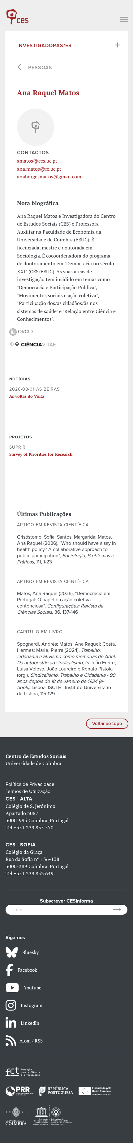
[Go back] (19, 68)
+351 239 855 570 (34, 827)
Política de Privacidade (30, 784)
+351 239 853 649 (34, 873)
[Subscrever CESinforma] (120, 910)
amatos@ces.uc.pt (37, 160)
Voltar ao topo (107, 723)
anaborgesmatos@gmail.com (49, 176)
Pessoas (40, 68)
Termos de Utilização (28, 791)
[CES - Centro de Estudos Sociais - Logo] (17, 13)
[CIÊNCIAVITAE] (32, 344)
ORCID (25, 332)
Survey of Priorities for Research (40, 454)
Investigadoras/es (44, 46)
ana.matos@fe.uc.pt (39, 168)
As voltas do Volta (26, 396)
